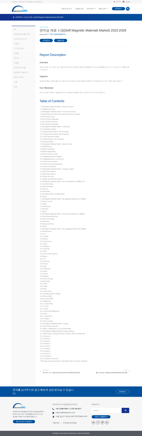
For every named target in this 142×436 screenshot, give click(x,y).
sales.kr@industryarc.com (65, 413)
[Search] (125, 410)
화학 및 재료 (44, 27)
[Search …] (128, 9)
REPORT (19, 17)
